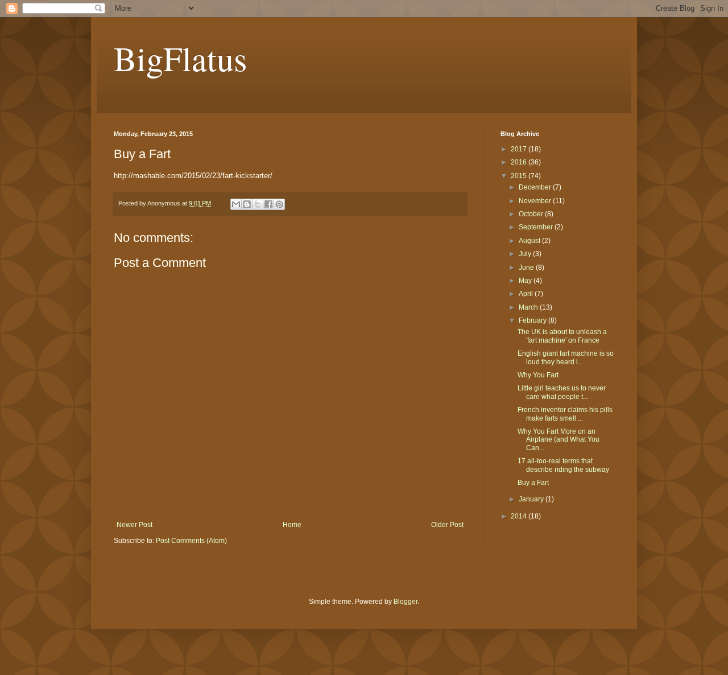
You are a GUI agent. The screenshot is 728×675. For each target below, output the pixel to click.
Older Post (447, 525)
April (527, 294)
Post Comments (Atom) (191, 541)
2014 (519, 516)
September (537, 227)
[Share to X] (257, 204)
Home (292, 525)
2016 (519, 162)
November (536, 201)
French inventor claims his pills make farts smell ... (565, 414)
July (526, 254)
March (529, 307)
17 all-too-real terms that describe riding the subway (563, 465)
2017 (519, 149)
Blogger (405, 602)
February (533, 320)
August (530, 241)
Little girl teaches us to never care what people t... (562, 392)
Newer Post (134, 525)
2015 (519, 176)
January (532, 499)
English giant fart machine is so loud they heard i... (566, 357)
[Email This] (236, 204)
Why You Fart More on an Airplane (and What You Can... (558, 439)
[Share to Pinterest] (279, 204)
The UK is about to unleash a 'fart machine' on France (562, 336)
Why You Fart (538, 375)
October (532, 214)
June (527, 267)
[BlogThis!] (247, 204)
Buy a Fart (533, 483)
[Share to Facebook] (268, 204)
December (536, 187)
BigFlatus (180, 58)
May (526, 281)
